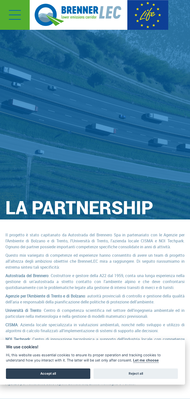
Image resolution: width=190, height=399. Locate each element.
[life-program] (147, 14)
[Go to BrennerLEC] (78, 15)
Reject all (136, 373)
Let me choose (146, 360)
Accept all (48, 373)
